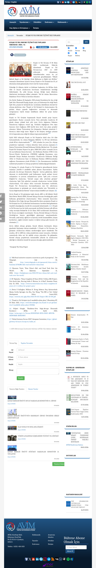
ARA (86, 42)
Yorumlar (20, 35)
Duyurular (71, 456)
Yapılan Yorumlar (27, 343)
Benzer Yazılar (33, 389)
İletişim (36, 28)
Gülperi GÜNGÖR (16, 47)
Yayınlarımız (24, 22)
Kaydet (20, 378)
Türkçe (7, 2)
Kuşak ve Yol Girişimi (20, 55)
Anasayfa (12, 22)
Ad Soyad (11, 351)
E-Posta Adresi (10, 358)
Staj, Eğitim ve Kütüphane (19, 28)
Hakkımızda (62, 22)
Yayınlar (35, 541)
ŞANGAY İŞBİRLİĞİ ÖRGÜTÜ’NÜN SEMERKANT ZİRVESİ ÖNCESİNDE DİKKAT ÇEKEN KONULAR (33, 417)
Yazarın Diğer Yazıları (16, 389)
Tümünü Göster (59, 464)
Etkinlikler (37, 22)
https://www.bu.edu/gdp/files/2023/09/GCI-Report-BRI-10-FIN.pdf (32, 297)
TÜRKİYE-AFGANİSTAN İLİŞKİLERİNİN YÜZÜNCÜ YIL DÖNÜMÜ (38, 436)
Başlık (11, 364)
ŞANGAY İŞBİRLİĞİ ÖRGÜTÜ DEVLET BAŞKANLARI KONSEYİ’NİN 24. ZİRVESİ (32, 401)
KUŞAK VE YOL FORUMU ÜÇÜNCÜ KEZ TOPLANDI (43, 35)
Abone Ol (70, 551)
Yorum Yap (13, 343)
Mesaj (11, 370)
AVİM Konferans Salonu (74, 445)
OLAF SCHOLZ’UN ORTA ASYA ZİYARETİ (30, 427)
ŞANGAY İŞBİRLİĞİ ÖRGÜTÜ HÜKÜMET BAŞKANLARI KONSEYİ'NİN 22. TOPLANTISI (33, 453)
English (14, 2)
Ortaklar (51, 541)
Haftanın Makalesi (74, 495)
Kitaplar (70, 61)
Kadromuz (49, 22)
